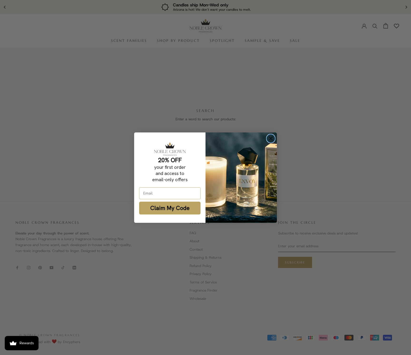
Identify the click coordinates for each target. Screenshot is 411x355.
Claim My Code (170, 208)
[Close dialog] (271, 138)
